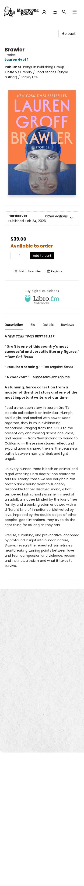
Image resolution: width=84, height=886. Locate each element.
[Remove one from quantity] (14, 255)
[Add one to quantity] (26, 255)
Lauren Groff (16, 59)
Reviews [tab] (67, 324)
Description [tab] (14, 324)
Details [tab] (48, 324)
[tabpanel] (42, 456)
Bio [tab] (33, 324)
